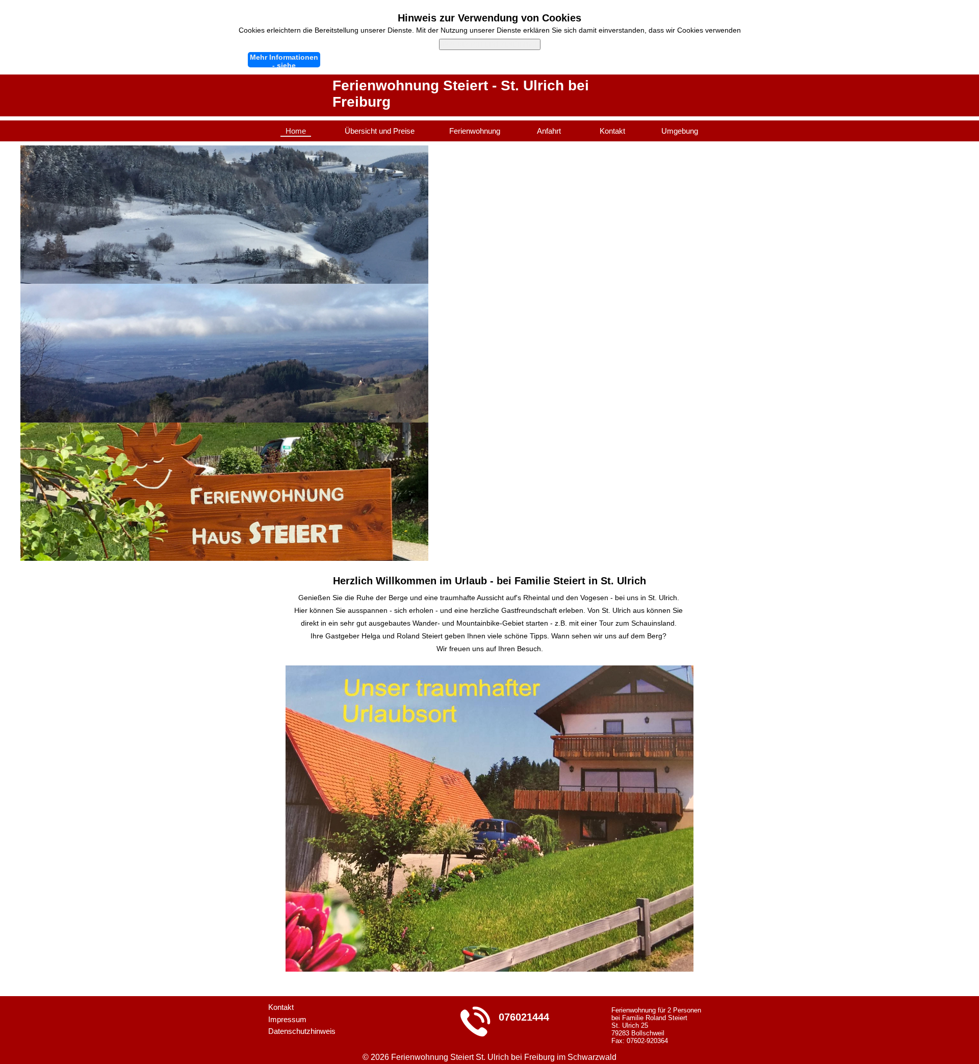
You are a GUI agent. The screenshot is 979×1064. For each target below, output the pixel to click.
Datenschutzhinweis (302, 1031)
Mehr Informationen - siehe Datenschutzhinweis (284, 60)
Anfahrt (549, 131)
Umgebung (679, 131)
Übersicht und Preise (380, 131)
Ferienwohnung (474, 131)
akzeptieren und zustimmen (489, 44)
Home (296, 131)
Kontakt (612, 131)
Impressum (287, 1019)
